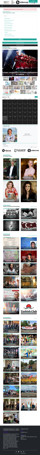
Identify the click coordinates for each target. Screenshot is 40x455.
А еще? (35, 318)
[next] (37, 97)
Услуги (31, 147)
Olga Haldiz (27, 134)
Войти (32, 3)
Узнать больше (33, 206)
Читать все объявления (31, 235)
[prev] (35, 97)
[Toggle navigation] (2, 6)
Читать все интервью (32, 156)
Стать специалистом (20, 42)
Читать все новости (33, 48)
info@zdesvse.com (24, 432)
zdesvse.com (23, 453)
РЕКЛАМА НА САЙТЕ (20, 45)
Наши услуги (5, 145)
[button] (5, 63)
